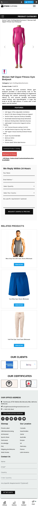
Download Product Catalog (11, 148)
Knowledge (4, 443)
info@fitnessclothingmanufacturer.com (16, 407)
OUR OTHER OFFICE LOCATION (13, 413)
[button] (34, 364)
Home (4, 20)
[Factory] (14, 502)
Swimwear (4, 440)
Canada (22, 428)
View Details (19, 264)
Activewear (4, 434)
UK (21, 443)
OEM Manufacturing (7, 431)
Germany (23, 446)
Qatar (22, 434)
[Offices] (5, 502)
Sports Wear (5, 437)
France (22, 449)
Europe (22, 440)
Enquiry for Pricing (10, 154)
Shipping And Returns (8, 449)
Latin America (24, 452)
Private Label (5, 428)
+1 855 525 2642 (8, 409)
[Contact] (24, 502)
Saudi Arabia (24, 431)
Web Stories (5, 452)
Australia (23, 437)
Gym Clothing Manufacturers (16, 20)
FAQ (2, 446)
